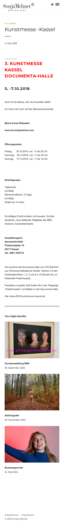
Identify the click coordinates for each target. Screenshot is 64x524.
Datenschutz (11, 514)
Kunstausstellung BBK (17, 363)
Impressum (28, 514)
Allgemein (10, 23)
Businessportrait (14, 467)
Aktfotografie (12, 415)
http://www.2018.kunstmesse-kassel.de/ (25, 296)
